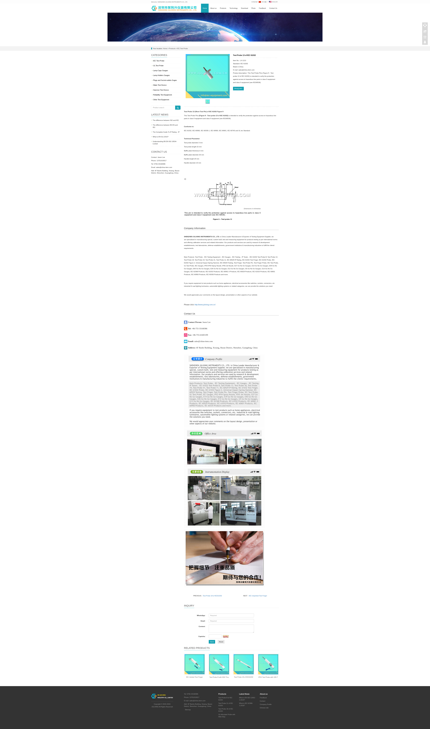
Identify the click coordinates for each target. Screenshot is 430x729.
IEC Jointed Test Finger (194, 677)
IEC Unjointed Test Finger (258, 596)
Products (223, 8)
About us (213, 8)
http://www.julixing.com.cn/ (205, 305)
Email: (203, 621)
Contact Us (273, 8)
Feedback (262, 8)
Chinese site (264, 708)
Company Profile (266, 704)
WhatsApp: (201, 615)
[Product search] (178, 108)
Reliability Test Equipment (162, 95)
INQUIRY (239, 88)
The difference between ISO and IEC (166, 120)
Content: (202, 626)
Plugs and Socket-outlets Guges (165, 80)
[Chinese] (262, 2)
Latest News (244, 694)
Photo (253, 8)
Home (205, 8)
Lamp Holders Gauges (161, 75)
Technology (234, 8)
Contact (262, 701)
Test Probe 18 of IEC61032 (212, 596)
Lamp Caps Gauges (160, 70)
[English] (273, 2)
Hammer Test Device (161, 90)
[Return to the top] (425, 43)
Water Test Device (160, 85)
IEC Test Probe (182, 48)
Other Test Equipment (161, 100)
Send (212, 642)
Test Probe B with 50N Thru (219, 677)
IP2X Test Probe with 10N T (268, 677)
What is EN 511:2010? (161, 137)
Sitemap (188, 710)
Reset (221, 642)
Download (244, 8)
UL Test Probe (158, 66)
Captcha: (201, 636)
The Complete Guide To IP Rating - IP (166, 132)
